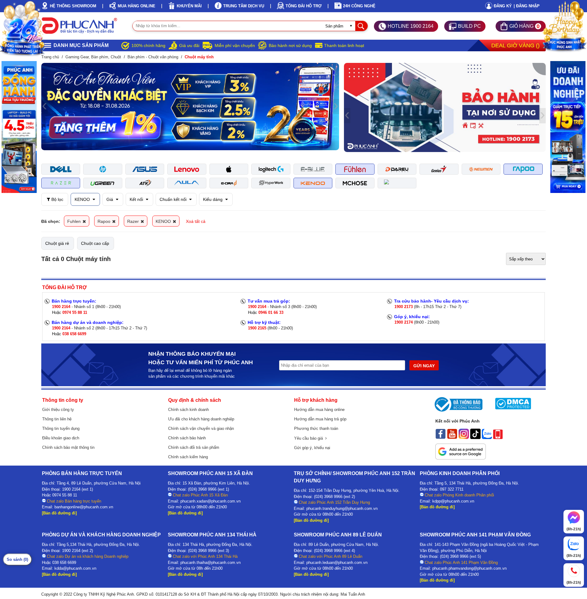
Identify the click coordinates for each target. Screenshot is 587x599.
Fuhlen (74, 221)
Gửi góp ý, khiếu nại (312, 447)
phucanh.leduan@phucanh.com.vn (336, 562)
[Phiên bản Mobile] (498, 437)
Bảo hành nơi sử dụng (290, 45)
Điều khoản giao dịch (60, 438)
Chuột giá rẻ (57, 243)
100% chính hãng (148, 45)
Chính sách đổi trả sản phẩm (193, 447)
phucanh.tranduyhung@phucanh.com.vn (342, 508)
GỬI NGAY (424, 365)
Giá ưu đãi (189, 45)
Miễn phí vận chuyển (235, 45)
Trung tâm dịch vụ (243, 6)
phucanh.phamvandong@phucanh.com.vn (469, 568)
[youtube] (452, 437)
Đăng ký (503, 6)
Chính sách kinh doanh (188, 409)
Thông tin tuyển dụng (60, 428)
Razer (133, 221)
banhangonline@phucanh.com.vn (83, 507)
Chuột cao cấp (95, 243)
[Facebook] (440, 437)
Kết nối (137, 199)
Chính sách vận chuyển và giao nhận (201, 428)
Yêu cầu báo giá (309, 438)
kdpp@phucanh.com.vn (453, 501)
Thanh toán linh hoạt (344, 45)
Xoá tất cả (195, 221)
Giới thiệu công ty (58, 409)
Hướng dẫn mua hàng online (319, 409)
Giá (110, 199)
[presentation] (44, 106)
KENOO (83, 199)
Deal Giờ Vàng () (515, 45)
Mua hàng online (136, 6)
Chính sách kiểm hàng (188, 457)
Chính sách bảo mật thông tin (68, 447)
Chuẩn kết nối (174, 199)
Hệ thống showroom (73, 6)
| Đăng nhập (527, 6)
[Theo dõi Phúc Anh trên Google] (460, 458)
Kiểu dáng (213, 199)
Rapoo (105, 221)
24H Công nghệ (359, 6)
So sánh (17, 559)
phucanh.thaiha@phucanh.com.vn (210, 562)
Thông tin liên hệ (57, 419)
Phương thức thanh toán (316, 428)
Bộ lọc (56, 199)
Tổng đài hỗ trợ (304, 6)
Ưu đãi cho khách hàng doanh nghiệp (201, 419)
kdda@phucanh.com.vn (75, 568)
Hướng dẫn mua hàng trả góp (320, 419)
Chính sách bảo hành (187, 438)
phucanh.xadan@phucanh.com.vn (210, 501)
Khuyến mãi (189, 6)
